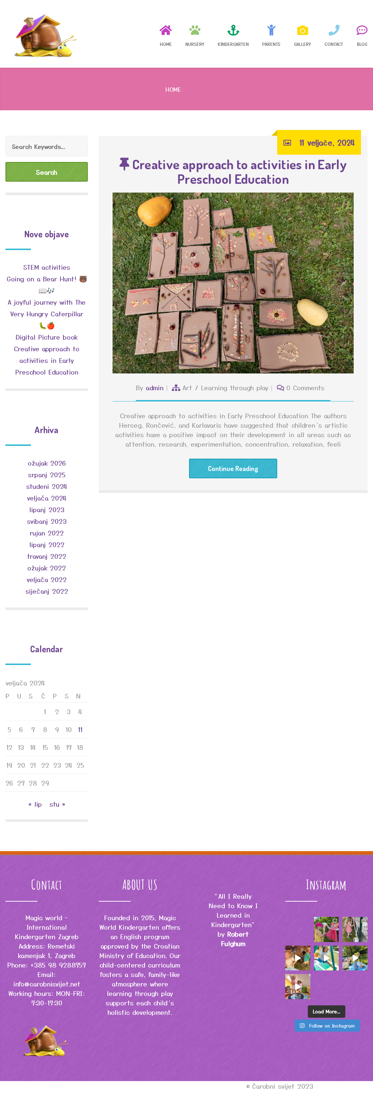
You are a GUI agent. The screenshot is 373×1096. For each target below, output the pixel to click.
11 (80, 729)
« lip (35, 803)
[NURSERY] (195, 33)
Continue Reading (233, 468)
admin (155, 387)
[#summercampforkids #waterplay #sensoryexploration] (297, 958)
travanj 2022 (46, 556)
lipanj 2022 (46, 544)
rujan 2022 (47, 532)
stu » (57, 803)
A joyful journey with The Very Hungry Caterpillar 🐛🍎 (47, 313)
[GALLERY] (302, 33)
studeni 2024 (46, 486)
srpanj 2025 (47, 474)
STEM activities (46, 267)
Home (173, 89)
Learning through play (234, 387)
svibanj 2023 (47, 521)
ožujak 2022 (46, 567)
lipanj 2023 (46, 509)
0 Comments (305, 387)
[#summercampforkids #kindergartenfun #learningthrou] (326, 929)
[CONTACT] (334, 33)
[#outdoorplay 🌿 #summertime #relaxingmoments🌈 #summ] (355, 958)
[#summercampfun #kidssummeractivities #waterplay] (355, 929)
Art (187, 387)
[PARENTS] (271, 33)
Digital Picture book (47, 336)
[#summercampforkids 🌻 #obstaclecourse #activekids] (297, 986)
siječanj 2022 (46, 591)
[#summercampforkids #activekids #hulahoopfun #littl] (326, 958)
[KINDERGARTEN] (233, 33)
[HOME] (165, 33)
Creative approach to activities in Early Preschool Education (238, 171)
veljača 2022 (47, 579)
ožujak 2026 (47, 462)
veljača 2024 (47, 497)
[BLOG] (359, 33)
